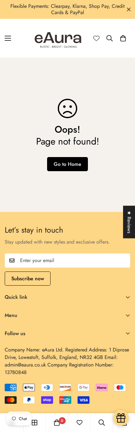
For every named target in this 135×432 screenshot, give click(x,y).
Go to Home (67, 164)
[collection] (34, 422)
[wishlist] (79, 422)
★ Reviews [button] (129, 222)
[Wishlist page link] (96, 38)
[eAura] (58, 38)
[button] (123, 38)
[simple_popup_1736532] (121, 418)
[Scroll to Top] (123, 398)
